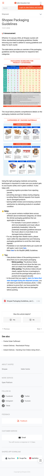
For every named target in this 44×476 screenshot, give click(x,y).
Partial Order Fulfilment (11, 341)
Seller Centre (25, 369)
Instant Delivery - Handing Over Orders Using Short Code (22, 350)
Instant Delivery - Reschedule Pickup (16, 346)
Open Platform (7, 382)
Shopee (4, 369)
